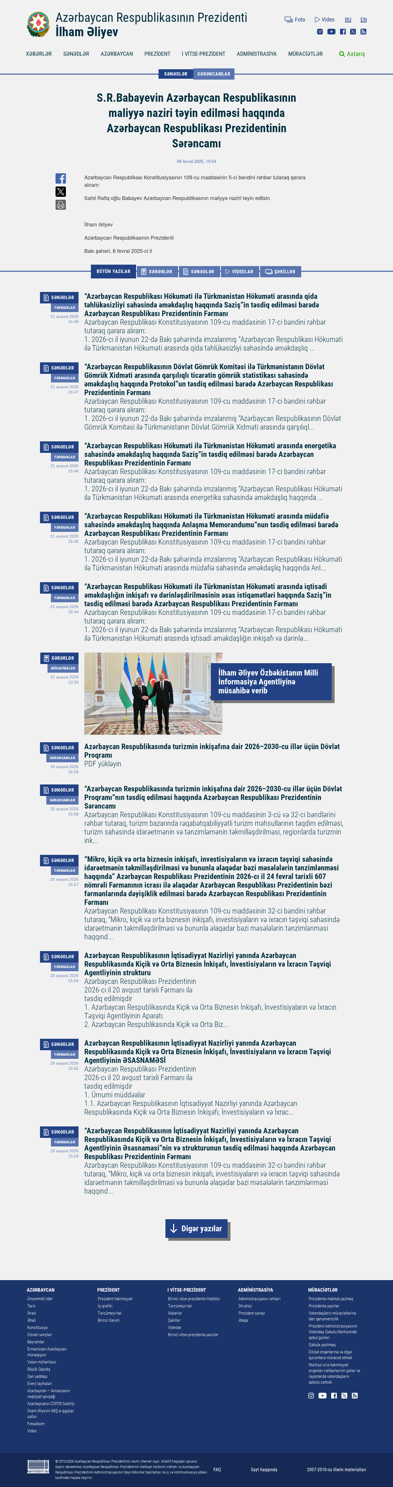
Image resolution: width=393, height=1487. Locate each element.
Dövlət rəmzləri (39, 1334)
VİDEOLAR (242, 271)
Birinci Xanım (108, 1320)
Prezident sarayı (252, 1313)
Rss (363, 31)
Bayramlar (35, 1341)
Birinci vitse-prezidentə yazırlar (193, 1334)
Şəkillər (174, 1320)
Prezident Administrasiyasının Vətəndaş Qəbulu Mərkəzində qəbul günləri (333, 1332)
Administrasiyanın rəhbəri (260, 1298)
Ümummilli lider (40, 1298)
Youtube (331, 31)
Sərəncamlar (213, 74)
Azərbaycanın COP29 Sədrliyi (51, 1403)
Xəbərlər (175, 1313)
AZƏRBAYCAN (117, 53)
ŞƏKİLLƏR (284, 271)
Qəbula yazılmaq (322, 1344)
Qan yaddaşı (37, 1376)
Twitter (353, 31)
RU (348, 19)
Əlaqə (243, 1320)
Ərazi (31, 1313)
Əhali (31, 1320)
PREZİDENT (157, 53)
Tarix (31, 1306)
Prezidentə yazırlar (324, 1306)
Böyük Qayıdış (38, 1369)
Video (328, 19)
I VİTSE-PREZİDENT (203, 53)
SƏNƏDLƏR (76, 53)
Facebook (343, 31)
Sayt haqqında (264, 1469)
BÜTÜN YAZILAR (113, 271)
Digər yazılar (202, 1228)
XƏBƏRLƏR (39, 53)
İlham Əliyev (87, 31)
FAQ (217, 1469)
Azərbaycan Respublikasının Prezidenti (151, 17)
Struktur (245, 1306)
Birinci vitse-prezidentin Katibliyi (194, 1298)
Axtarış (356, 53)
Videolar (175, 1327)
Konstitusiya (37, 1327)
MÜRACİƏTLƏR (305, 53)
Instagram (320, 31)
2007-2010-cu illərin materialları (336, 1469)
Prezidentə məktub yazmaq (331, 1298)
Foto (300, 19)
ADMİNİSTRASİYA (257, 53)
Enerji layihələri (39, 1383)
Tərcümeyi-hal (109, 1313)
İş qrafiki (105, 1306)
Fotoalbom (36, 1423)
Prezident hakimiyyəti (115, 1298)
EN (363, 19)
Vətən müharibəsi (41, 1362)
